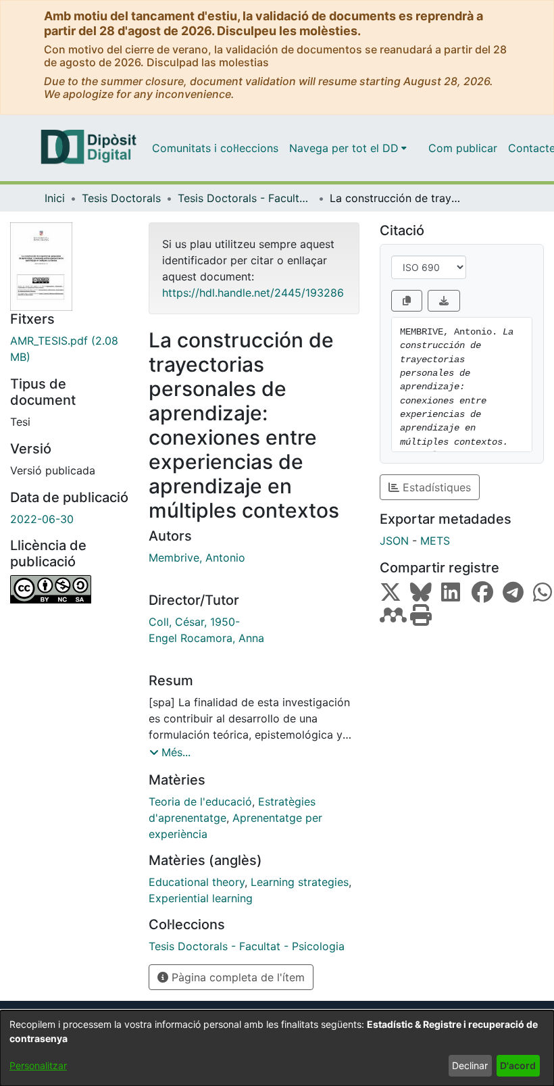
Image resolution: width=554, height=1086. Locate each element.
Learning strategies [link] (300, 882)
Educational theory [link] (197, 882)
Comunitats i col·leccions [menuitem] (215, 148)
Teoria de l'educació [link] (200, 801)
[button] (170, 752)
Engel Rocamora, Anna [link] (206, 638)
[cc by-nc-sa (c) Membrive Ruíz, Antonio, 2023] (69, 589)
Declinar (470, 1065)
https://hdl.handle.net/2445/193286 (253, 292)
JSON (394, 540)
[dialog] (277, 1048)
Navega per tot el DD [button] (344, 148)
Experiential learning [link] (201, 898)
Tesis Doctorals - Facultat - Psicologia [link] (245, 198)
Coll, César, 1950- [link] (194, 621)
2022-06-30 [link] (42, 519)
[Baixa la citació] (444, 301)
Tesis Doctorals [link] (121, 198)
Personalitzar (38, 1065)
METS (435, 540)
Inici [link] (55, 198)
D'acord (518, 1065)
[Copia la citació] (406, 301)
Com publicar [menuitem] (462, 148)
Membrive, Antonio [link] (197, 557)
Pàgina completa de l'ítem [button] (236, 977)
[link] (69, 348)
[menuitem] (348, 148)
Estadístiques (435, 487)
